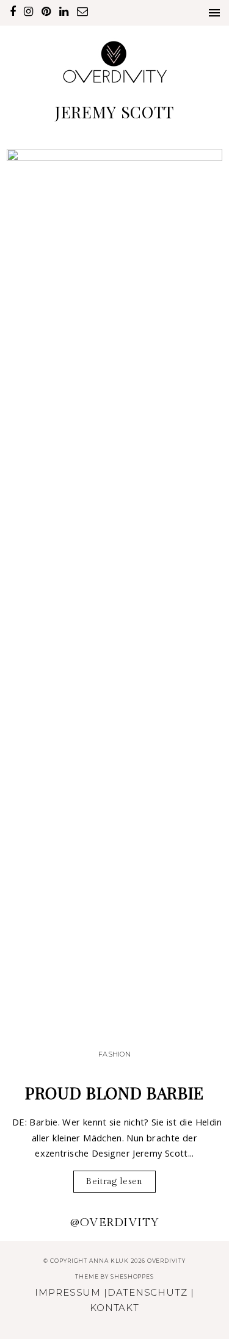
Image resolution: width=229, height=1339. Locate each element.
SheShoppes (132, 1276)
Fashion (114, 1054)
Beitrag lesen (114, 1181)
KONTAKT (114, 1307)
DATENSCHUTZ (147, 1292)
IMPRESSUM (68, 1292)
